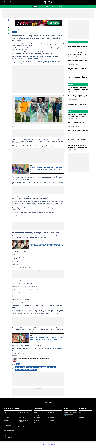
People (35, 6)
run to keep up (20, 331)
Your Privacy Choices (49, 444)
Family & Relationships (44, 6)
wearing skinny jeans (47, 61)
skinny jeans (55, 176)
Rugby (69, 79)
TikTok (21, 328)
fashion (61, 197)
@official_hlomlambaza (19, 176)
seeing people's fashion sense (34, 236)
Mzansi (21, 312)
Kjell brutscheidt (20, 367)
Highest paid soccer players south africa (26, 369)
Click (23, 182)
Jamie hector (30, 367)
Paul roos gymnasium (40, 367)
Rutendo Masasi (27, 40)
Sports (69, 49)
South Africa (70, 118)
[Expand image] (63, 96)
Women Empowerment (57, 6)
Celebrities (70, 56)
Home (13, 29)
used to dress (42, 139)
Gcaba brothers (51, 367)
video (19, 216)
